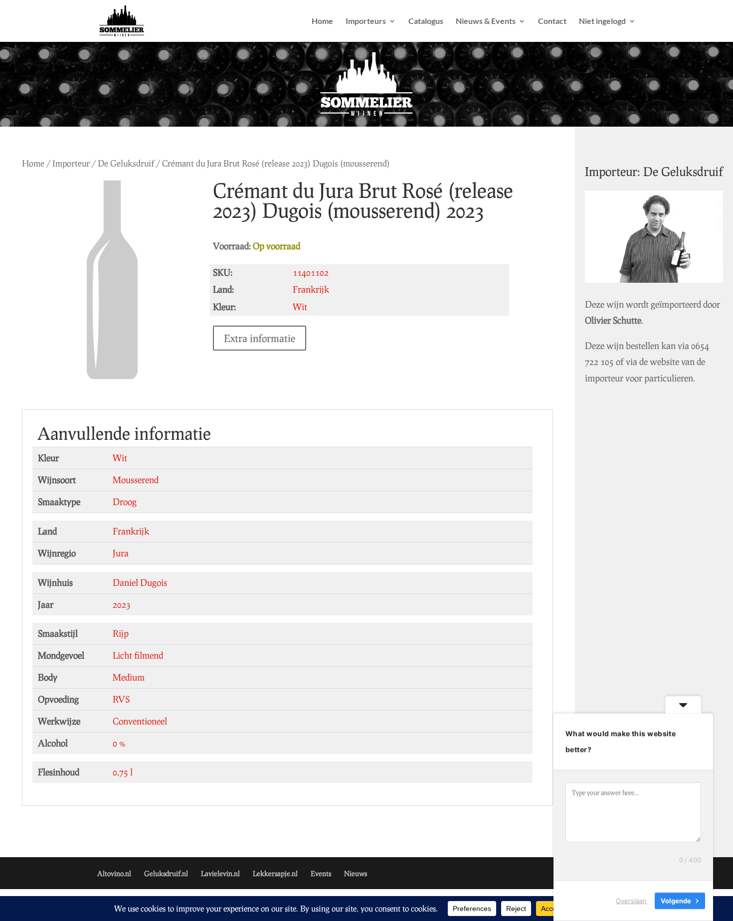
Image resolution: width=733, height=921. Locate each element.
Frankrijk (131, 531)
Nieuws (355, 873)
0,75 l (123, 771)
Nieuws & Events (486, 21)
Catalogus (425, 21)
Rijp (121, 633)
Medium (129, 677)
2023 (122, 604)
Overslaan (631, 901)
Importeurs (366, 21)
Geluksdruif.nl (166, 873)
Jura (121, 553)
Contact (552, 21)
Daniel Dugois (140, 582)
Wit (120, 457)
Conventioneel (140, 721)
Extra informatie (259, 338)
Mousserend (136, 479)
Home (322, 21)
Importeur (71, 163)
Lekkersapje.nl (275, 873)
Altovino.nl (114, 873)
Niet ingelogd (602, 21)
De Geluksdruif (126, 163)
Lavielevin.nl (220, 873)
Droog (125, 501)
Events (321, 873)
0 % (119, 742)
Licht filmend (138, 655)
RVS (121, 699)
